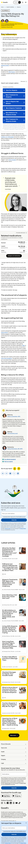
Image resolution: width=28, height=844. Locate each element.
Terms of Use (7, 528)
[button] (17, 2)
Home (2, 7)
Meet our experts (8, 461)
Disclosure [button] (23, 81)
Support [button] (3, 755)
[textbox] (14, 513)
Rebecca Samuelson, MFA (11, 23)
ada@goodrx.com (8, 816)
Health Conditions (10, 7)
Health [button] (2, 751)
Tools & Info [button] (4, 748)
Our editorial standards (10, 459)
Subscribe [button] (14, 520)
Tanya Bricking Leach (12, 433)
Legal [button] (2, 763)
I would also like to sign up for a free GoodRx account (14, 516)
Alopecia (19, 7)
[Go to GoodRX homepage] (4, 2)
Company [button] (3, 759)
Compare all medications (14, 255)
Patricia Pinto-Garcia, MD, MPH (7, 25)
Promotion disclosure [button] (20, 232)
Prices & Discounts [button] (6, 744)
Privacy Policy (23, 528)
